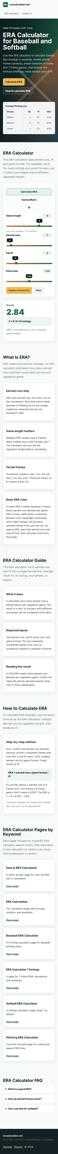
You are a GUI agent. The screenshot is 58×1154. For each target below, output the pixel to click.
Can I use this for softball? (23, 1108)
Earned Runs (29, 199)
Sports (26, 13)
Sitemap (7, 1146)
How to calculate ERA (18, 90)
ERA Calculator (11, 13)
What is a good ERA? (20, 1089)
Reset (38, 290)
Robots (18, 1146)
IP (29, 207)
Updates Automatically (19, 290)
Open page (12, 886)
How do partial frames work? (24, 1098)
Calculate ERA (14, 81)
